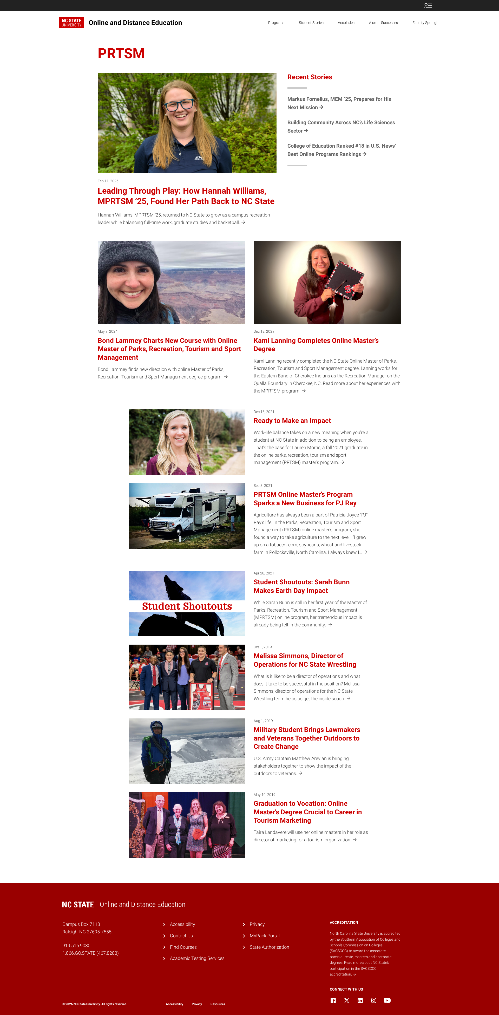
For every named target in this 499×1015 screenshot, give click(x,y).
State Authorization (269, 947)
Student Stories (311, 23)
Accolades (346, 23)
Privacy (257, 924)
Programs (276, 23)
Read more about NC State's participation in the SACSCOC (359, 968)
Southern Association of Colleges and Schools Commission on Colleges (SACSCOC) (365, 945)
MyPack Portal (265, 935)
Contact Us (181, 935)
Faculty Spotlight (426, 23)
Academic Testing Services (197, 958)
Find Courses (183, 947)
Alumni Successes (383, 23)
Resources (218, 1004)
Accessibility (182, 924)
